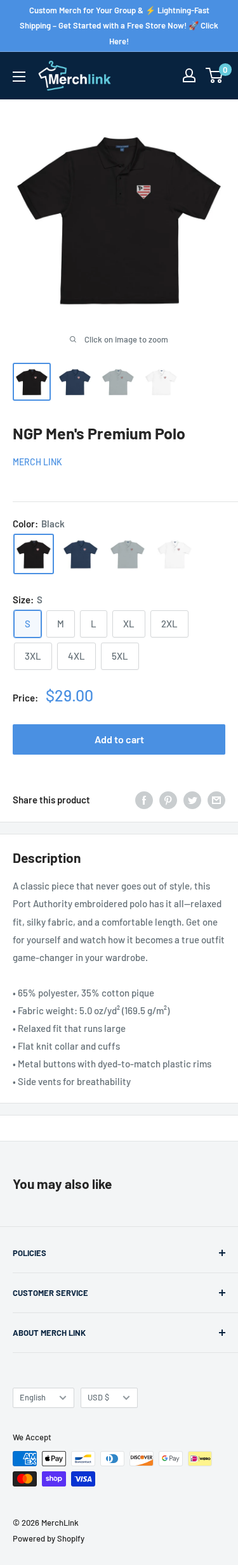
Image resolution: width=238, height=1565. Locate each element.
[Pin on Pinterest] (168, 799)
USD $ (98, 1397)
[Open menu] (19, 77)
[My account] (189, 75)
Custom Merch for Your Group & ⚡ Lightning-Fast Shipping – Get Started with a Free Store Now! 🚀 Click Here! (119, 25)
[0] (215, 75)
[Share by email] (216, 799)
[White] (174, 554)
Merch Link (37, 461)
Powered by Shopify (48, 1538)
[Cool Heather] (127, 554)
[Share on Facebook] (144, 799)
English (33, 1397)
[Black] (33, 554)
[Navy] (80, 554)
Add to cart (119, 739)
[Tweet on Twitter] (192, 799)
